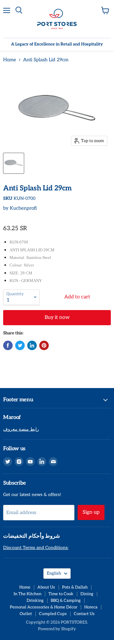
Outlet (26, 613)
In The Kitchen (27, 593)
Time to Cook (60, 593)
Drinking (35, 600)
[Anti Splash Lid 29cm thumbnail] (13, 163)
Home (9, 60)
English (54, 573)
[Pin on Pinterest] (44, 345)
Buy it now (57, 317)
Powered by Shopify (57, 628)
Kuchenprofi (23, 208)
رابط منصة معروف (21, 429)
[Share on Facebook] (8, 345)
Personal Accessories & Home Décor (43, 607)
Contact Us (84, 613)
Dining (86, 593)
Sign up (91, 512)
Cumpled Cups (53, 613)
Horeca (91, 607)
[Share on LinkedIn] (32, 345)
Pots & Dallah (75, 587)
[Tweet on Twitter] (20, 345)
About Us (46, 587)
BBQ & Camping (66, 600)
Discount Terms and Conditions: (35, 547)
